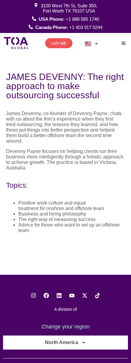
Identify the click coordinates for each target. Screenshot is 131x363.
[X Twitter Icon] (84, 295)
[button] (123, 44)
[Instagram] (33, 295)
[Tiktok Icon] (97, 295)
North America (61, 342)
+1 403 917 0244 (85, 27)
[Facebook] (46, 295)
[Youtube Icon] (71, 295)
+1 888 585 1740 (82, 19)
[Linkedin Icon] (59, 295)
